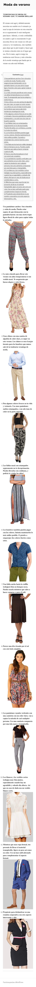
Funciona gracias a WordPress (13, 982)
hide (21, 74)
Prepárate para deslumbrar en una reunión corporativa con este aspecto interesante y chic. (17, 196)
